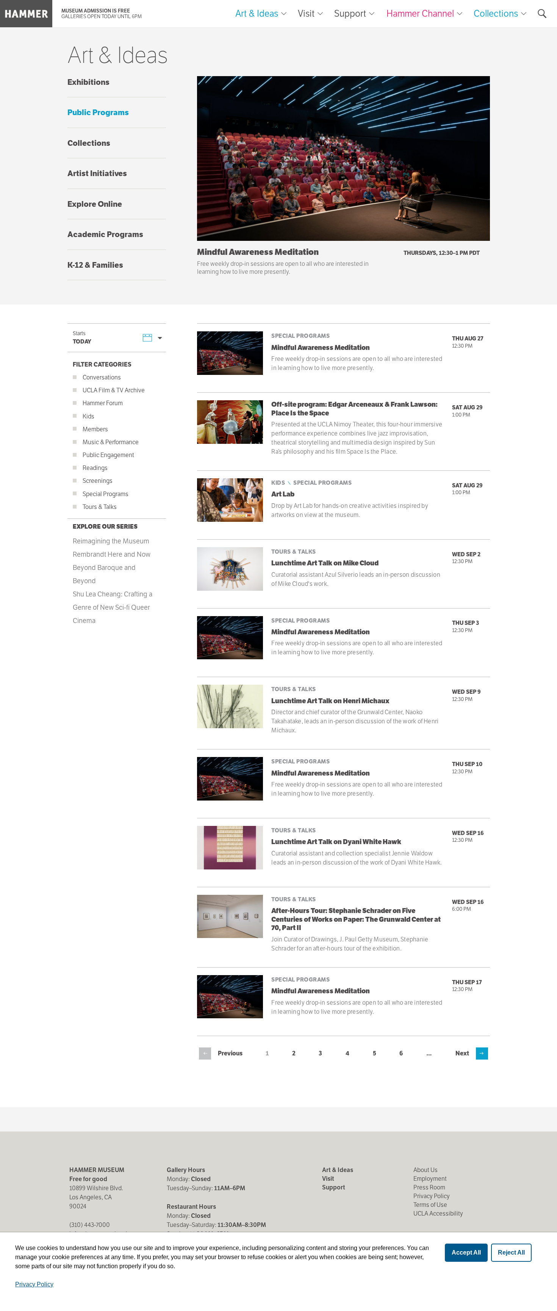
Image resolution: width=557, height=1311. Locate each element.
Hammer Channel (420, 13)
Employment (430, 1179)
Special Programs (105, 494)
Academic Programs (105, 234)
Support (350, 13)
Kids (88, 416)
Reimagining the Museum (111, 541)
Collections (496, 13)
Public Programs (98, 112)
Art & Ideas (256, 13)
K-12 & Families (95, 265)
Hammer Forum (103, 403)
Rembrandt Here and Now (111, 554)
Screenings (98, 481)
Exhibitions (88, 82)
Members (95, 429)
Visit (306, 13)
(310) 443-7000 (89, 1225)
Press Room (429, 1187)
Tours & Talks (100, 507)
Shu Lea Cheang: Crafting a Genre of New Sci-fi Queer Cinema (112, 607)
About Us (425, 1170)
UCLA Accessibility (438, 1213)
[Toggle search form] (542, 13)
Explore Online (94, 204)
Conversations (102, 377)
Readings (95, 468)
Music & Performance (111, 442)
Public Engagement (108, 455)
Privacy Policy (431, 1196)
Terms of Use (430, 1205)
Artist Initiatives (97, 173)
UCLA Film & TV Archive (114, 390)
